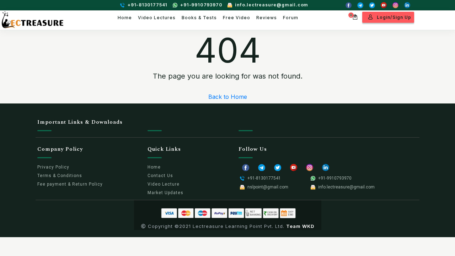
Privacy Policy (53, 167)
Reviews (266, 17)
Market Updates (165, 192)
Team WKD (300, 226)
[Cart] (355, 16)
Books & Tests (199, 17)
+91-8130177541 (147, 4)
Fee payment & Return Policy (70, 184)
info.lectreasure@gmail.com (271, 4)
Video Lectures (157, 17)
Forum (290, 17)
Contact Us (160, 175)
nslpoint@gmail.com (267, 187)
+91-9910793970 (201, 4)
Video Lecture (164, 184)
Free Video (236, 17)
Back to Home (227, 96)
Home (125, 17)
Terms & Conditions (59, 175)
